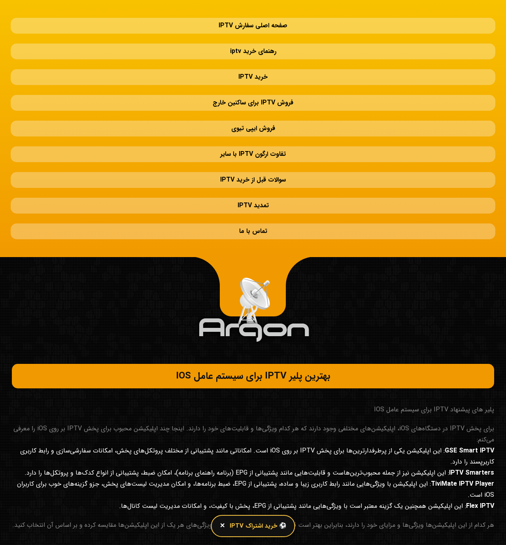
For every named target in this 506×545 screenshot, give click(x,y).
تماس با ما (253, 160)
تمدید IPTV (253, 142)
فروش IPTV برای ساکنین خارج (253, 71)
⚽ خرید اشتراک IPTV (258, 526)
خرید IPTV (253, 53)
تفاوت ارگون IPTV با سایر (253, 107)
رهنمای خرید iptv (253, 35)
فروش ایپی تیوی (253, 89)
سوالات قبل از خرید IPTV (253, 124)
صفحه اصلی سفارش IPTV (253, 18)
